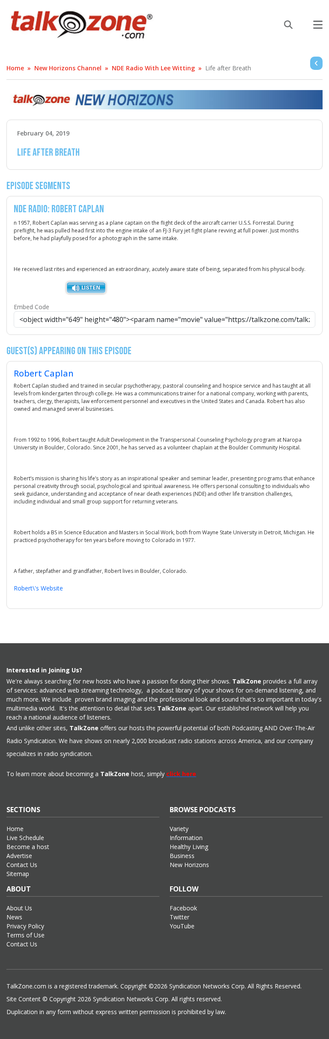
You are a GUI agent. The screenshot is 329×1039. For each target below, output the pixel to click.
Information (186, 838)
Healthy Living (189, 847)
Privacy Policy (25, 926)
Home (15, 68)
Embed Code (31, 307)
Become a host (27, 847)
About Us (19, 908)
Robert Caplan (44, 373)
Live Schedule (25, 838)
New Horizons (189, 865)
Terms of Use (25, 935)
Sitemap (17, 874)
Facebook (183, 908)
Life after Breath (228, 68)
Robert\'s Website (38, 588)
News (14, 917)
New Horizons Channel (68, 68)
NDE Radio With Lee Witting (153, 68)
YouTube (182, 926)
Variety (179, 829)
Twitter (179, 917)
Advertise (19, 856)
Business (182, 856)
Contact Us (21, 865)
